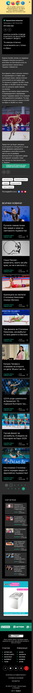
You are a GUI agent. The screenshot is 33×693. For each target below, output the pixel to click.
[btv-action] (16, 627)
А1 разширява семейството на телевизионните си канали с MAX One (19, 519)
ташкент (5, 183)
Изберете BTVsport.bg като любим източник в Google (16, 165)
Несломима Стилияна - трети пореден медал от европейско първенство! (16, 470)
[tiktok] (10, 668)
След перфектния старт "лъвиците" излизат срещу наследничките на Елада (19, 544)
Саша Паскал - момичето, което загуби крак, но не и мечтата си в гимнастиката (15, 263)
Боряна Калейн (15, 183)
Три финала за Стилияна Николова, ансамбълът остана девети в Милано (16, 332)
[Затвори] (30, 2)
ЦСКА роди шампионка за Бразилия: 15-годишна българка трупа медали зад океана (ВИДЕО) (16, 401)
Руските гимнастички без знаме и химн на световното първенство (15, 228)
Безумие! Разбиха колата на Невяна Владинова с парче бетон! (19, 569)
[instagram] (21, 668)
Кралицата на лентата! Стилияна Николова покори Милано (15, 297)
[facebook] (5, 668)
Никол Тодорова (8, 187)
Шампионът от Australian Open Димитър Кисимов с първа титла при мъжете (19, 507)
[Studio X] (18, 691)
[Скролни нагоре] (26, 668)
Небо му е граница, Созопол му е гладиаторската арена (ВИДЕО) (19, 556)
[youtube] (16, 668)
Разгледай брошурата (14, 584)
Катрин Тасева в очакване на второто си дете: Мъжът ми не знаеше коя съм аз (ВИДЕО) (14, 367)
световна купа (7, 179)
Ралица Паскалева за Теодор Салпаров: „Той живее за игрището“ (19, 531)
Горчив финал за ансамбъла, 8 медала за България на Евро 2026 (15, 436)
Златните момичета (21, 179)
